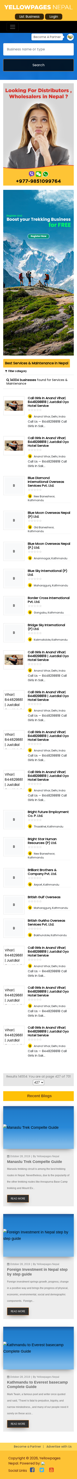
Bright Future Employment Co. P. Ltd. (48, 814)
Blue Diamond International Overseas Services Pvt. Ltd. (46, 482)
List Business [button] (29, 16)
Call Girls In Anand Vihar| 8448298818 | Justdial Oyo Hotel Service (48, 402)
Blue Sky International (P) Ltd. (47, 572)
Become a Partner (27, 1446)
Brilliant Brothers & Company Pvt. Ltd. (42, 872)
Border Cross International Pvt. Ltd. (49, 600)
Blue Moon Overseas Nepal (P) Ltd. (49, 514)
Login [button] (53, 16)
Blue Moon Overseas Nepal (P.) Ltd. (49, 545)
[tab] (36, 363)
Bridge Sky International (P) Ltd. (46, 627)
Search (38, 65)
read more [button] (18, 1198)
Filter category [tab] (17, 371)
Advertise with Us (59, 1446)
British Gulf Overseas (44, 897)
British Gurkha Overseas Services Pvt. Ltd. (46, 922)
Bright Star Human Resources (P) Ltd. (42, 841)
